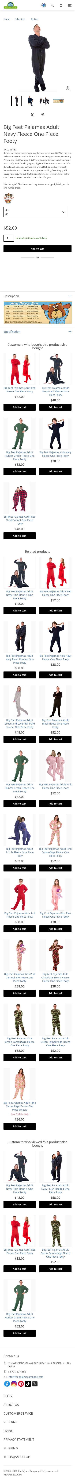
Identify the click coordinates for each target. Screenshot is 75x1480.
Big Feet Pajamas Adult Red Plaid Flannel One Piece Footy (20, 520)
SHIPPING (10, 1448)
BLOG (7, 1396)
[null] (32, 115)
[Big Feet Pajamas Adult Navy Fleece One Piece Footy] (30, 101)
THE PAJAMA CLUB (16, 1457)
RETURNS (10, 1422)
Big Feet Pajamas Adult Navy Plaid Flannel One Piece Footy (55, 391)
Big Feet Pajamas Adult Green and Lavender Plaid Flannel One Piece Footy (20, 723)
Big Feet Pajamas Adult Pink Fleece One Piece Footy (55, 786)
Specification (12, 332)
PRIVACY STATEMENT (18, 1439)
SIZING (8, 1431)
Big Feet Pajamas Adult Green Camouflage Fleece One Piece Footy (55, 1042)
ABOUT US (11, 1404)
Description (11, 296)
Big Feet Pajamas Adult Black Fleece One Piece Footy (55, 723)
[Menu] (69, 5)
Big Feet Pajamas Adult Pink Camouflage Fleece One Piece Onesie (19, 1106)
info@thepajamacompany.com (25, 1376)
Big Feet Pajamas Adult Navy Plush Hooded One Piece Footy (20, 659)
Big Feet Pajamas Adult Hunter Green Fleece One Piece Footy (20, 456)
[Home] (8, 5)
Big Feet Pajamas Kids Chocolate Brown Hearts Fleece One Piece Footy (55, 977)
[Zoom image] (69, 89)
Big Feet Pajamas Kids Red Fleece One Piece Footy (19, 914)
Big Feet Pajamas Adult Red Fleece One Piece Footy (20, 389)
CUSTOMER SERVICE (18, 1413)
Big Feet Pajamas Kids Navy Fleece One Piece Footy (55, 454)
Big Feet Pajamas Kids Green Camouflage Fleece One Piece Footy (20, 1042)
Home (6, 19)
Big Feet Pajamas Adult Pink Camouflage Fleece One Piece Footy (55, 852)
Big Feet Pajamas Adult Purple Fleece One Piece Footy (20, 852)
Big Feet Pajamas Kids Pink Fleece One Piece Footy (55, 914)
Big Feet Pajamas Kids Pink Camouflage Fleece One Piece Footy (19, 977)
